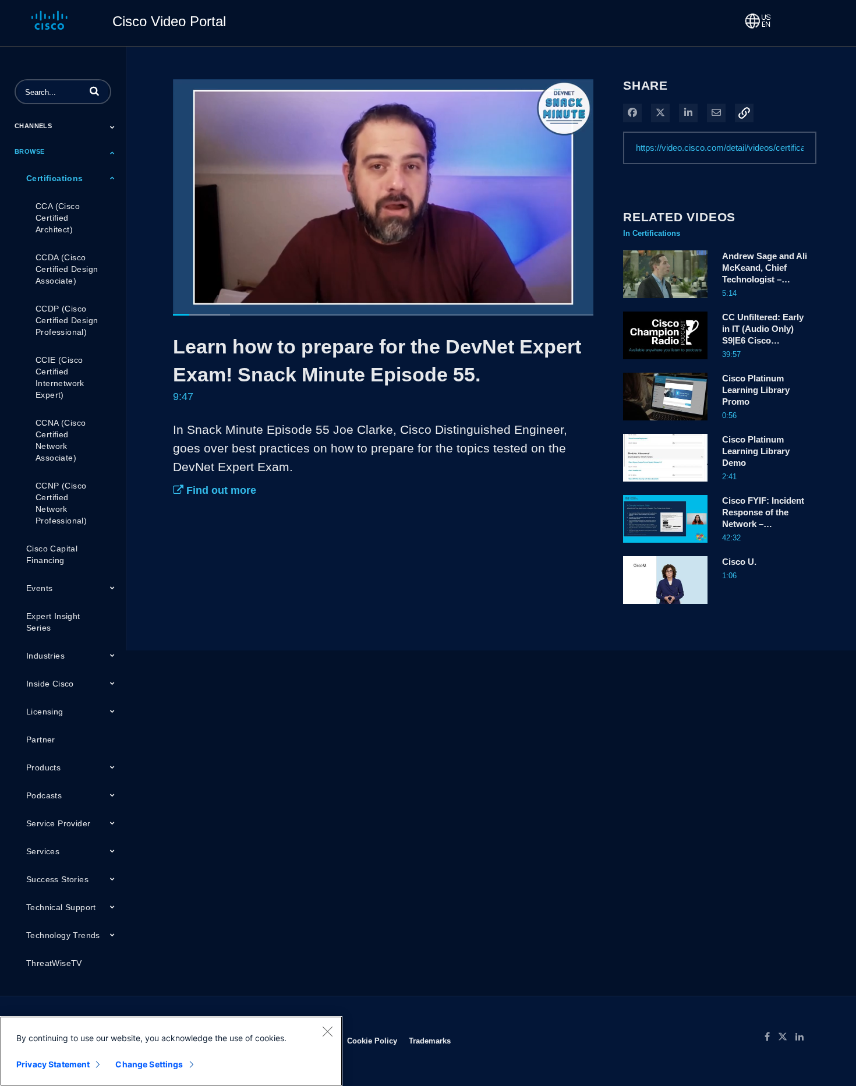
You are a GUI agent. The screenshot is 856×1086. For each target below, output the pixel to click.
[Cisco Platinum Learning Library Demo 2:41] (665, 484)
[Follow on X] (786, 1037)
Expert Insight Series (53, 621)
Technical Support (61, 907)
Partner (40, 739)
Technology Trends (63, 935)
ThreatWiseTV (54, 963)
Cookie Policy (372, 1040)
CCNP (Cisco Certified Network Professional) (61, 503)
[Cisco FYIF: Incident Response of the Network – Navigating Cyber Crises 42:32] (665, 545)
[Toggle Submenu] (112, 127)
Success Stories (57, 879)
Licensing (44, 711)
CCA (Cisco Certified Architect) (58, 217)
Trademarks (430, 1040)
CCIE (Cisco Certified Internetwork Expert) (60, 377)
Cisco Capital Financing (51, 554)
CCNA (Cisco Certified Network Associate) (61, 440)
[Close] (327, 1031)
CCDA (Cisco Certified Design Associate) (67, 269)
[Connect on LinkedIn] (802, 1037)
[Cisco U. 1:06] (665, 606)
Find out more (219, 490)
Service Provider (58, 823)
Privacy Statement (53, 1064)
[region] (171, 1051)
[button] (94, 90)
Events (39, 588)
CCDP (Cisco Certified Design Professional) (67, 320)
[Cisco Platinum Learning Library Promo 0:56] (665, 423)
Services (42, 851)
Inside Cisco (50, 683)
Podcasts (44, 795)
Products (43, 767)
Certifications (54, 178)
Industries (45, 655)
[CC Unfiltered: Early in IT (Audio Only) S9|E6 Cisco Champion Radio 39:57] (665, 362)
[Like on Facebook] (771, 1037)
